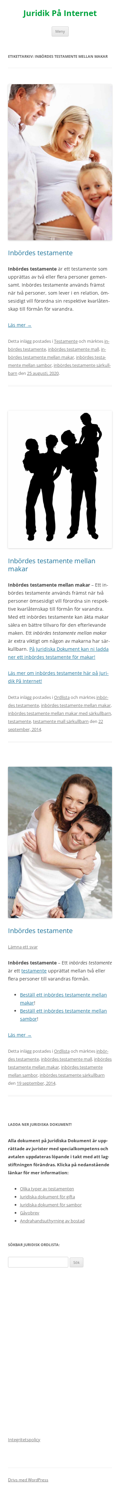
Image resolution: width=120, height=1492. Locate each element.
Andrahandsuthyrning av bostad (52, 1221)
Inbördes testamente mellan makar (51, 564)
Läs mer (20, 325)
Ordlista (62, 697)
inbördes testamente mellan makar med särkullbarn (59, 713)
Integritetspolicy (24, 1440)
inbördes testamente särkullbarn (72, 1075)
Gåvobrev (29, 1213)
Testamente (66, 341)
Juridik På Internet (60, 13)
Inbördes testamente (40, 252)
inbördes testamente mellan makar (76, 705)
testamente (19, 721)
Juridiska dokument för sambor (51, 1205)
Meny (60, 31)
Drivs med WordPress (28, 1480)
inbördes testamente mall (73, 349)
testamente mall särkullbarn (61, 721)
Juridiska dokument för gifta (47, 1197)
